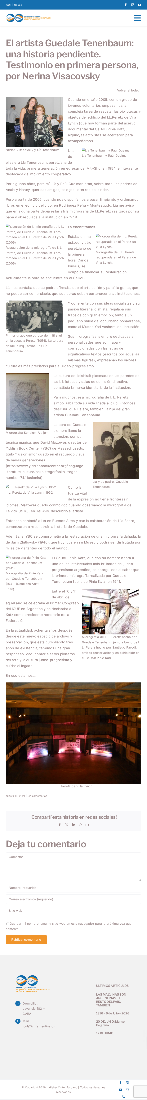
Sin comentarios (37, 795)
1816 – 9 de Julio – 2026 (112, 1013)
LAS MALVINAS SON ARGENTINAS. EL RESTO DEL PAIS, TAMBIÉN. (111, 1000)
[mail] (127, 1089)
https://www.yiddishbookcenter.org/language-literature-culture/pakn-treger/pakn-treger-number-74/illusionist (45, 472)
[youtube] (139, 4)
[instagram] (132, 4)
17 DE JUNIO (104, 1033)
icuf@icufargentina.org (39, 1026)
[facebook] (125, 4)
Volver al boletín (129, 90)
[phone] (123, 1096)
